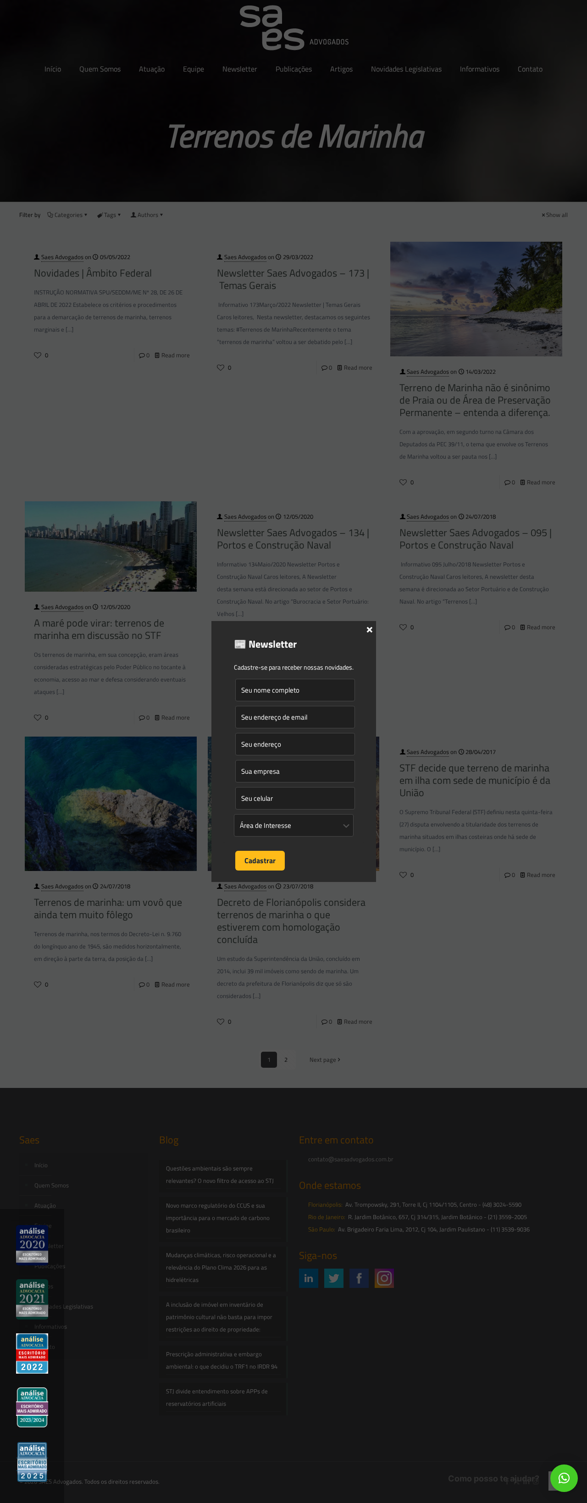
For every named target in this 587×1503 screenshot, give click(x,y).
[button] (564, 1478)
